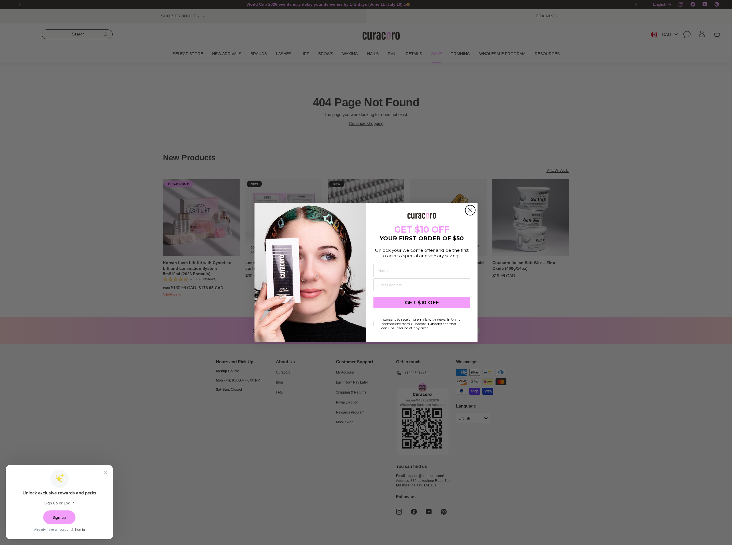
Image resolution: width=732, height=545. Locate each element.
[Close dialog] (470, 210)
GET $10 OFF (422, 303)
